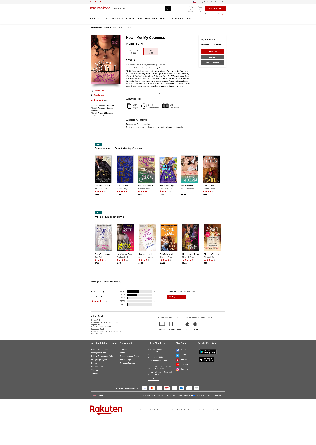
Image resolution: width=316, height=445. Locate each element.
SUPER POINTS (179, 18)
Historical (110, 106)
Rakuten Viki (143, 410)
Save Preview (99, 95)
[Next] (225, 177)
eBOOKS (95, 18)
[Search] (168, 8)
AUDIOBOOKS (113, 18)
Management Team (99, 353)
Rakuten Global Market (173, 410)
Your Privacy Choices (202, 395)
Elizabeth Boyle (136, 44)
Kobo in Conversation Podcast (103, 356)
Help (224, 2)
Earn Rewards (96, 2)
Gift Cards (215, 2)
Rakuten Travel (190, 410)
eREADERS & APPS (155, 18)
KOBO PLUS (133, 18)
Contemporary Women (100, 115)
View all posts (153, 379)
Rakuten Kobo (100, 8)
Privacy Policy (183, 395)
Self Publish (124, 349)
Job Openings (125, 360)
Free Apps (95, 363)
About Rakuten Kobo (99, 349)
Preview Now (99, 91)
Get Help (94, 370)
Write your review (176, 297)
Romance (102, 106)
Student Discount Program (130, 356)
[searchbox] (142, 8)
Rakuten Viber (155, 410)
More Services (204, 410)
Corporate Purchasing (128, 363)
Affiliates (123, 353)
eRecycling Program (99, 360)
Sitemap (94, 373)
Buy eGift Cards (97, 366)
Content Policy (218, 395)
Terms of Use (171, 395)
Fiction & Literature (105, 113)
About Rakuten (218, 410)
